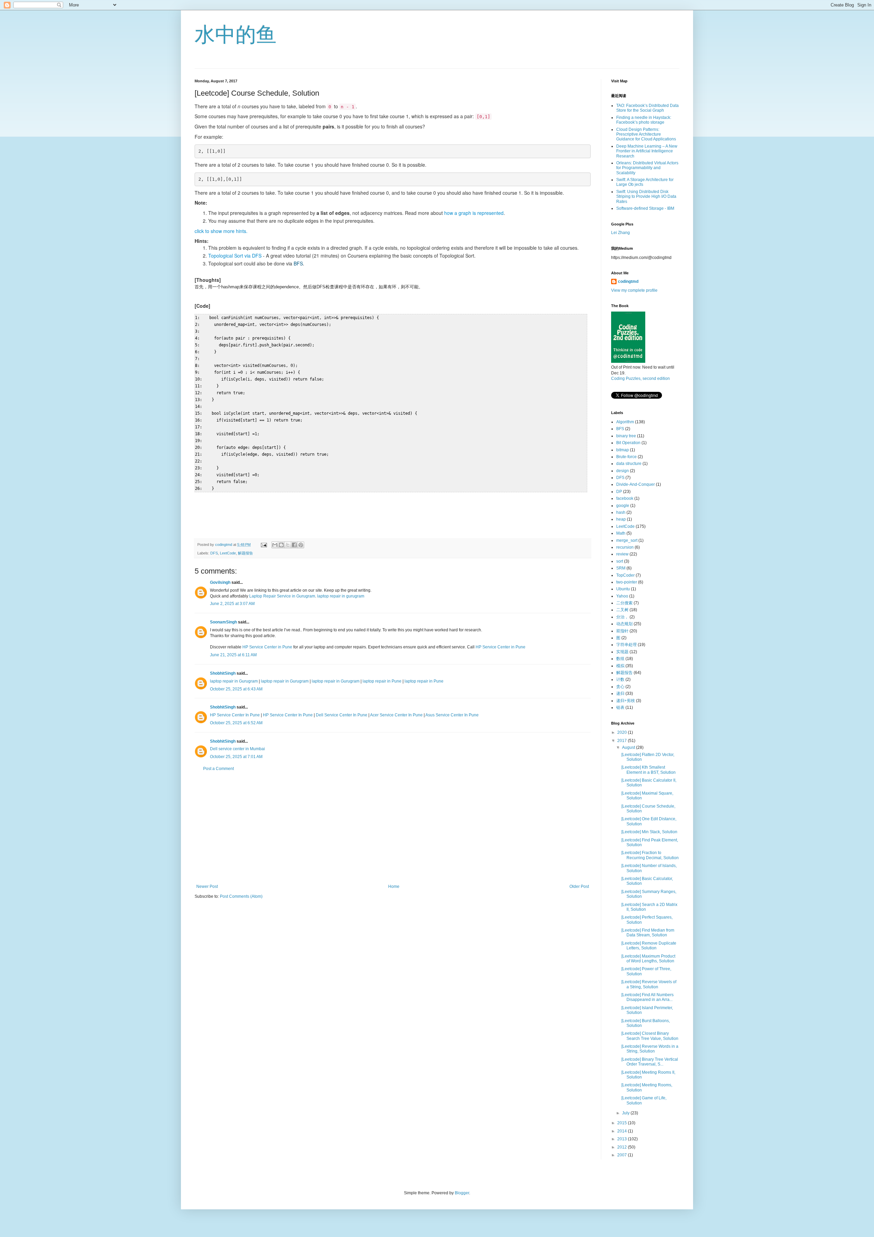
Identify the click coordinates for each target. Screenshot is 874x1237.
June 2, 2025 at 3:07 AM (232, 603)
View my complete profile (634, 290)
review (622, 554)
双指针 (622, 631)
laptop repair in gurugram (340, 596)
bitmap (622, 450)
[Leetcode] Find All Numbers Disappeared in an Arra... (647, 997)
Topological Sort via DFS (235, 255)
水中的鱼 (236, 34)
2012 (622, 1147)
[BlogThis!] (281, 544)
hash (620, 512)
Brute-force (626, 456)
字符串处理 (626, 644)
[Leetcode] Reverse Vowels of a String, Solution (648, 984)
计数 (620, 679)
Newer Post (207, 886)
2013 (622, 1139)
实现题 (622, 651)
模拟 (620, 665)
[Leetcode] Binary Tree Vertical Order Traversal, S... (649, 1062)
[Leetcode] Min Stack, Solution (649, 831)
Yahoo (622, 596)
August (629, 747)
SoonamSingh (223, 622)
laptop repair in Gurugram (234, 681)
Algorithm (625, 422)
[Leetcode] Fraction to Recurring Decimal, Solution (650, 855)
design (622, 470)
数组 (620, 658)
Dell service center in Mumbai (237, 748)
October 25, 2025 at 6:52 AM (236, 722)
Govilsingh (220, 582)
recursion (625, 547)
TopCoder (625, 575)
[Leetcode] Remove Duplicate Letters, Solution (648, 945)
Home (393, 886)
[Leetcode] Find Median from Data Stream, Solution (647, 932)
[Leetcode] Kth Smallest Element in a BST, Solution (648, 769)
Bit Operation (628, 442)
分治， (622, 617)
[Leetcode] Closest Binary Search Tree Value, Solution (649, 1036)
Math (620, 533)
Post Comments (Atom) (241, 896)
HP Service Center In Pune (235, 715)
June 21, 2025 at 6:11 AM (233, 654)
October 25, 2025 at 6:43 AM (236, 689)
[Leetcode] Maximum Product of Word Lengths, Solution (648, 958)
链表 (620, 707)
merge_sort (626, 540)
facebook (624, 498)
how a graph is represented (474, 212)
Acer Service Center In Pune (396, 715)
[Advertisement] (393, 828)
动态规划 (624, 623)
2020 (622, 732)
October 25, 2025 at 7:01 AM (236, 756)
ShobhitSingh (223, 673)
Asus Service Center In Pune (452, 715)
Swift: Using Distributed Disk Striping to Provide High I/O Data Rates (646, 196)
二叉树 (622, 609)
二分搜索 (624, 603)
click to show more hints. (221, 231)
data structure (629, 463)
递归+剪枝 (625, 700)
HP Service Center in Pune (267, 647)
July (626, 1113)
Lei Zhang (620, 232)
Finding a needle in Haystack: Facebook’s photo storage (643, 120)
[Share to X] (287, 544)
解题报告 (245, 553)
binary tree (626, 436)
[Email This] (274, 544)
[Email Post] (263, 544)
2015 (622, 1123)
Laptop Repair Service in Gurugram (282, 596)
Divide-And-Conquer (635, 484)
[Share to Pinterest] (300, 544)
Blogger (462, 1193)
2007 (622, 1155)
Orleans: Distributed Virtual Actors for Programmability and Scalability (647, 168)
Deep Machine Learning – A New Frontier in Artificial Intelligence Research (646, 151)
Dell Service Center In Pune (341, 715)
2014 (622, 1131)
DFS (214, 553)
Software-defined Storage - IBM (645, 208)
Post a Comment (218, 768)
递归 (620, 693)
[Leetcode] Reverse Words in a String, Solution (649, 1049)
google (622, 505)
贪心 (620, 686)
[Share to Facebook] (294, 544)
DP (619, 491)
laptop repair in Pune (382, 681)
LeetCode (228, 553)
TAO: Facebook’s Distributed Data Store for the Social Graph (647, 108)
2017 (622, 740)
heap (621, 519)
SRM (620, 568)
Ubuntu (623, 589)
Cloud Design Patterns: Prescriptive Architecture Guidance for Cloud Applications (646, 134)
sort (619, 561)
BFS (298, 263)
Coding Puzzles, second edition (640, 378)
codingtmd (628, 281)
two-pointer (626, 582)
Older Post (579, 886)
